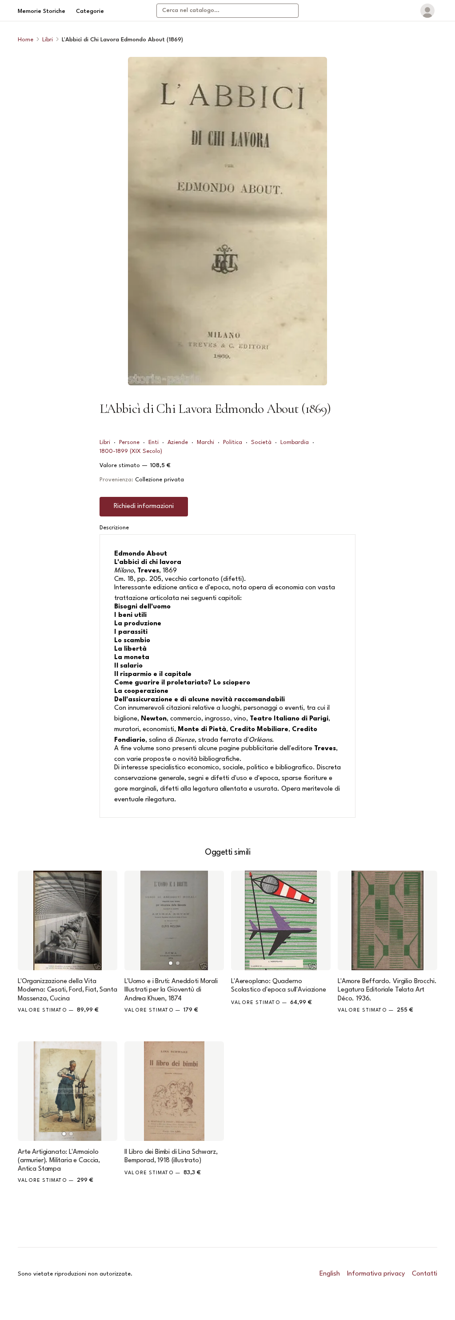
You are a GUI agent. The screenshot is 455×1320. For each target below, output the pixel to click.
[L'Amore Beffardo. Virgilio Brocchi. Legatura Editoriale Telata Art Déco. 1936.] (387, 920)
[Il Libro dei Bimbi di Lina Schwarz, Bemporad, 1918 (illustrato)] (174, 1091)
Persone (129, 442)
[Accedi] (427, 10)
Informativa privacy (376, 1274)
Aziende (178, 442)
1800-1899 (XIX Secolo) (131, 451)
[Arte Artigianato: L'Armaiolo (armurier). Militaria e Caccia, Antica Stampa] (67, 1091)
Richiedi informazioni (144, 506)
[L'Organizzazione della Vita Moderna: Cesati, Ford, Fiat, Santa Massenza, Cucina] (67, 920)
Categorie (90, 11)
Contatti (424, 1274)
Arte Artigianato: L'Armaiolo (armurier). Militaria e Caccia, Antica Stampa (59, 1160)
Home (25, 40)
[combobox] (227, 11)
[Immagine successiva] (213, 920)
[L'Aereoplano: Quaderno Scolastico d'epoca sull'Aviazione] (281, 920)
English (329, 1274)
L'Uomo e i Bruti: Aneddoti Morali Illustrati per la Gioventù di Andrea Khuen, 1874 (171, 990)
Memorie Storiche (41, 11)
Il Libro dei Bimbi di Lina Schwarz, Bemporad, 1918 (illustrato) (170, 1156)
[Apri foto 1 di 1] (227, 221)
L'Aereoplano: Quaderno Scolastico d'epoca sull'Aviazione (278, 985)
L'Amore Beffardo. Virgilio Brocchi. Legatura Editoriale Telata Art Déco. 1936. (387, 990)
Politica (232, 442)
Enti (153, 442)
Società (261, 442)
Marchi (205, 442)
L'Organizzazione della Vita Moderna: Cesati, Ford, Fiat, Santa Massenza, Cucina (67, 990)
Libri (47, 40)
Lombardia (294, 442)
